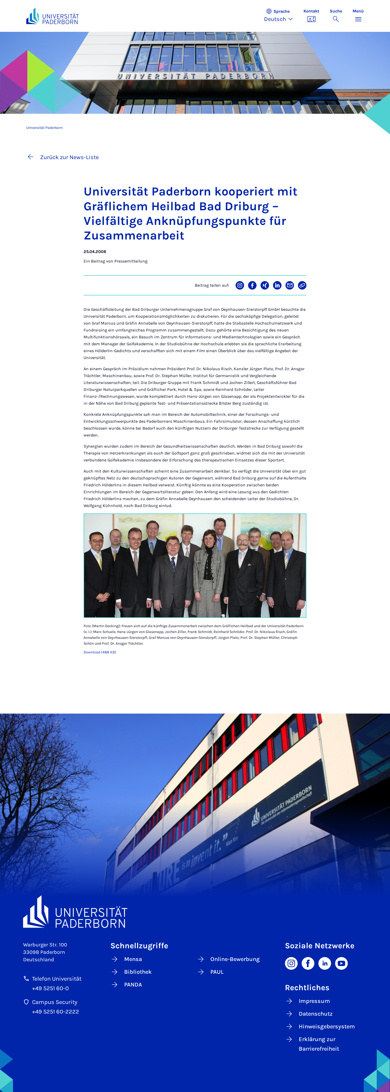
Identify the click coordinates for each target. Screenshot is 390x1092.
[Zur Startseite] (52, 15)
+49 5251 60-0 (50, 988)
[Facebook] (308, 962)
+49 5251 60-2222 (55, 1011)
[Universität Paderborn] (195, 911)
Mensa (133, 959)
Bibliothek (138, 971)
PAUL (217, 971)
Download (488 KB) (100, 652)
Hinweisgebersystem (327, 1026)
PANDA (133, 984)
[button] (281, 16)
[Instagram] (291, 962)
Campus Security (54, 1002)
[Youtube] (341, 962)
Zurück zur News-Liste (69, 157)
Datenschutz (316, 1013)
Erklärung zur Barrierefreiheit (319, 1044)
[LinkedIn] (324, 962)
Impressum (314, 1001)
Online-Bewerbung (235, 959)
